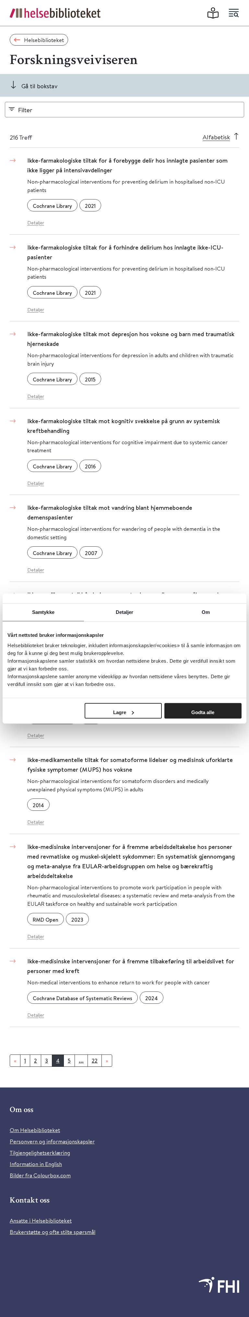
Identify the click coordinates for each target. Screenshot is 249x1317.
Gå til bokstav (39, 86)
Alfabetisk (216, 137)
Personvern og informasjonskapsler (52, 1141)
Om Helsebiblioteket (35, 1130)
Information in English (36, 1164)
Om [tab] (206, 612)
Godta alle (202, 712)
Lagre (119, 712)
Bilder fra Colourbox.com (40, 1175)
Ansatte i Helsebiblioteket (41, 1220)
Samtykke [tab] (43, 612)
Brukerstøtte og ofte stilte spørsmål (52, 1232)
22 (95, 1060)
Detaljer (35, 223)
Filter (25, 110)
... (81, 1060)
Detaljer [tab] (125, 612)
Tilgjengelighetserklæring (40, 1152)
